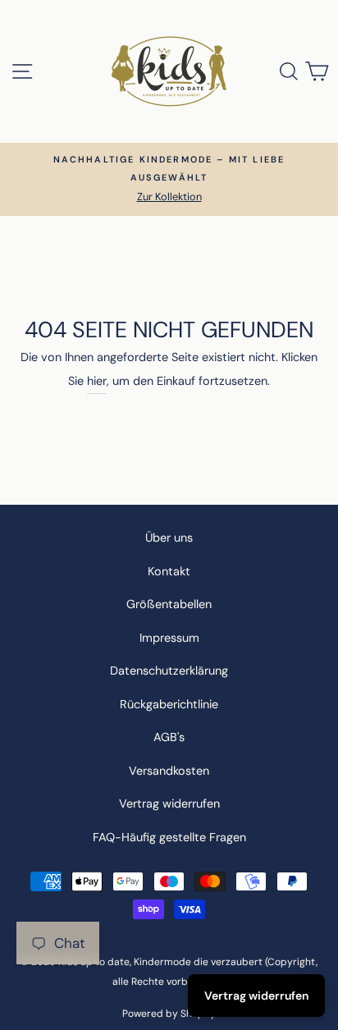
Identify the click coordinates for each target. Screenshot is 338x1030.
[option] (169, 179)
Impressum (169, 637)
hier (97, 380)
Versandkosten (169, 770)
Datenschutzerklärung (169, 670)
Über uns (169, 537)
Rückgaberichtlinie (169, 704)
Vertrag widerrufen (169, 803)
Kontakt (169, 571)
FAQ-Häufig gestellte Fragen (169, 837)
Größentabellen (169, 604)
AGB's (169, 737)
